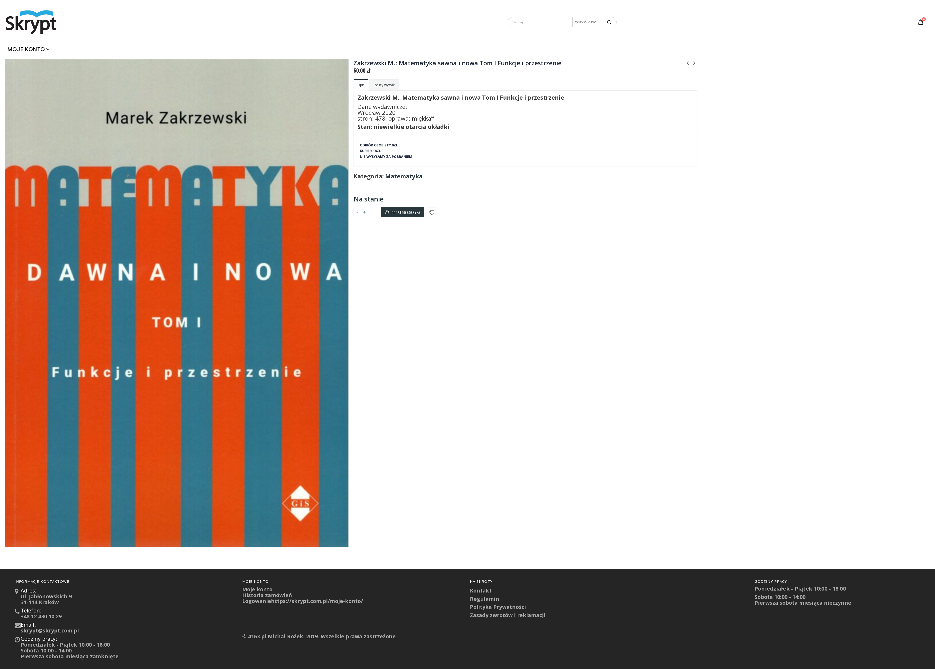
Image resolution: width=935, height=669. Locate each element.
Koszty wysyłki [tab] (384, 85)
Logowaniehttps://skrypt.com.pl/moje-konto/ (302, 600)
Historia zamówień (267, 595)
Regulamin (484, 598)
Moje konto (26, 49)
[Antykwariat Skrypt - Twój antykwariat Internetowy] (31, 22)
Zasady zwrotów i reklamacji (507, 615)
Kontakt (481, 590)
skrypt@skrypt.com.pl (50, 630)
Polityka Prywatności (498, 606)
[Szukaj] (609, 22)
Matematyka (403, 176)
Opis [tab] (361, 85)
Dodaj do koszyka (406, 212)
